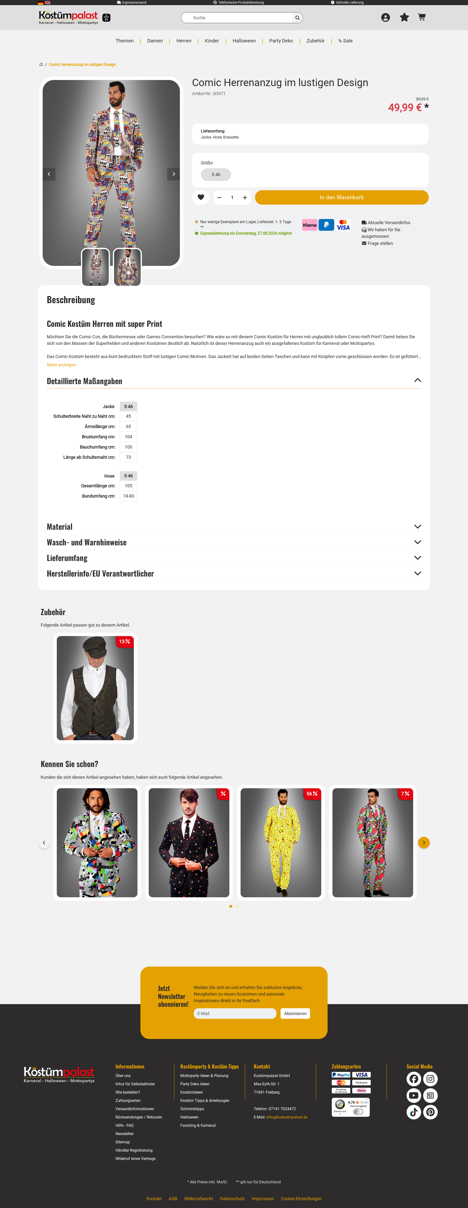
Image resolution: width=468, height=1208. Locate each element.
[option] (111, 173)
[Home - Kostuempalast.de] (59, 1075)
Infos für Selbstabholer (135, 1084)
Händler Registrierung (134, 1150)
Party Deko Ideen (194, 1084)
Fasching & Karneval (198, 1125)
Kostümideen (191, 1092)
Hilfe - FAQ (125, 1125)
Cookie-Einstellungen (301, 1198)
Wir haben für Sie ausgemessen (381, 233)
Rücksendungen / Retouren (139, 1117)
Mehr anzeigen (61, 364)
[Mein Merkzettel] (404, 17)
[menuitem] (40, 2)
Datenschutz (232, 1198)
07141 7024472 (282, 1109)
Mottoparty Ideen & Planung (204, 1075)
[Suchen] (297, 17)
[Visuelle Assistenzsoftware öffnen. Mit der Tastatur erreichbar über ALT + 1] (103, 17)
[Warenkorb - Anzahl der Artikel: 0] (422, 17)
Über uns (123, 1075)
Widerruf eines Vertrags (136, 1158)
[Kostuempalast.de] (68, 17)
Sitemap (123, 1142)
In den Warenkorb (342, 197)
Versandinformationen (135, 1109)
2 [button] (237, 906)
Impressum (263, 1198)
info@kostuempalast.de (286, 1117)
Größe (207, 162)
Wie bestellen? (128, 1092)
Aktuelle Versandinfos (388, 222)
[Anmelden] (386, 17)
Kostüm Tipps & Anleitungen (204, 1100)
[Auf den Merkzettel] (200, 197)
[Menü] (367, 1101)
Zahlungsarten (128, 1100)
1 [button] (231, 906)
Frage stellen (380, 243)
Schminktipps (192, 1109)
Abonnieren (295, 1013)
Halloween (189, 1117)
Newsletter (125, 1133)
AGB (173, 1198)
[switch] (358, 1112)
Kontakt (154, 1198)
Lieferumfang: (213, 131)
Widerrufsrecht (198, 1198)
